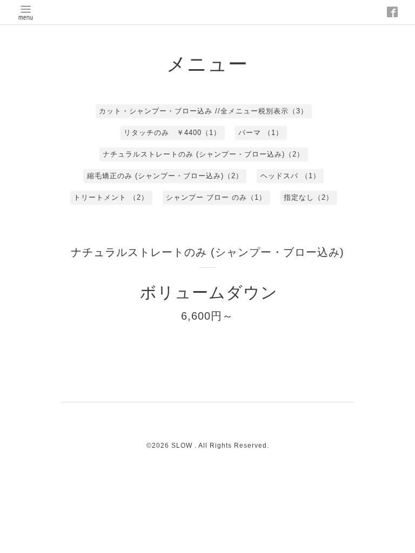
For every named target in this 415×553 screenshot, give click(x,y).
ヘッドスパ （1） (290, 176)
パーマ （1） (260, 133)
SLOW (183, 445)
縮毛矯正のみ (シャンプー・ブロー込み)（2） (165, 176)
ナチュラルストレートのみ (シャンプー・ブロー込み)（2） (203, 154)
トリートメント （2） (111, 197)
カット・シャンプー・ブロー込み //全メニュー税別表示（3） (203, 111)
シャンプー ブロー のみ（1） (216, 197)
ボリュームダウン (209, 292)
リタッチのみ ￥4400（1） (172, 133)
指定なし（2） (308, 197)
